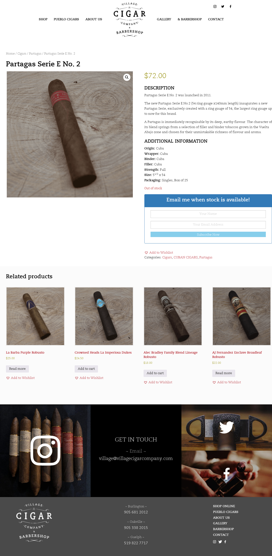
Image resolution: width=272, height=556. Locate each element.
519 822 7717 (136, 543)
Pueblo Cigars (66, 19)
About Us (93, 19)
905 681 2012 (136, 512)
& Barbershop (190, 19)
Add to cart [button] (86, 369)
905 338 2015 (136, 528)
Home (10, 53)
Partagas (35, 53)
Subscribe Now (208, 234)
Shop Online (224, 506)
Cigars (22, 53)
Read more (17, 369)
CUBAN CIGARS (186, 257)
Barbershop (223, 529)
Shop (43, 19)
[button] (126, 77)
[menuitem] (43, 20)
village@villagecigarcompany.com (136, 458)
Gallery (164, 19)
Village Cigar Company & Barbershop (123, 8)
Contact (216, 19)
